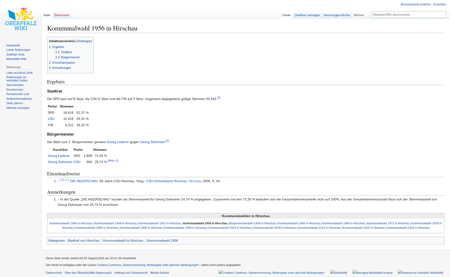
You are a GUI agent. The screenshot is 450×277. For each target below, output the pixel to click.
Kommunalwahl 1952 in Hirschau (160, 223)
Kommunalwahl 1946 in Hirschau (71, 223)
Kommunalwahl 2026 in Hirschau (408, 227)
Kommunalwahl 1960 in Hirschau (299, 223)
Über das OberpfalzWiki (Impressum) (88, 272)
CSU (51, 119)
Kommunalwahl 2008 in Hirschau (275, 227)
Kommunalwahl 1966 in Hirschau (343, 223)
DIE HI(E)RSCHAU (84, 181)
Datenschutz (54, 272)
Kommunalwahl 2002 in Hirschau (230, 227)
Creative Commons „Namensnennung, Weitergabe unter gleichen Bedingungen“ (148, 265)
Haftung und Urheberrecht (131, 272)
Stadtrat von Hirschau (84, 240)
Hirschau (195, 181)
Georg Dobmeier (152, 142)
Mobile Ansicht (159, 272)
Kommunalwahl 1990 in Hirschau (141, 227)
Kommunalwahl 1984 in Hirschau (96, 227)
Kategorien (57, 240)
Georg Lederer (118, 142)
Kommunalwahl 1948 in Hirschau (115, 223)
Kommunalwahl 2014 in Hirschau (319, 227)
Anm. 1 (113, 160)
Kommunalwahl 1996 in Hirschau (186, 227)
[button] (360, 14)
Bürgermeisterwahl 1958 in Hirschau (252, 223)
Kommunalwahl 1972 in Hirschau (388, 223)
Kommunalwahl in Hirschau (123, 240)
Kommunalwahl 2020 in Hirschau (364, 227)
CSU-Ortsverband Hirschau (166, 181)
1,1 (67, 179)
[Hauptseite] (20, 18)
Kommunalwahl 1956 (162, 240)
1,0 (62, 179)
